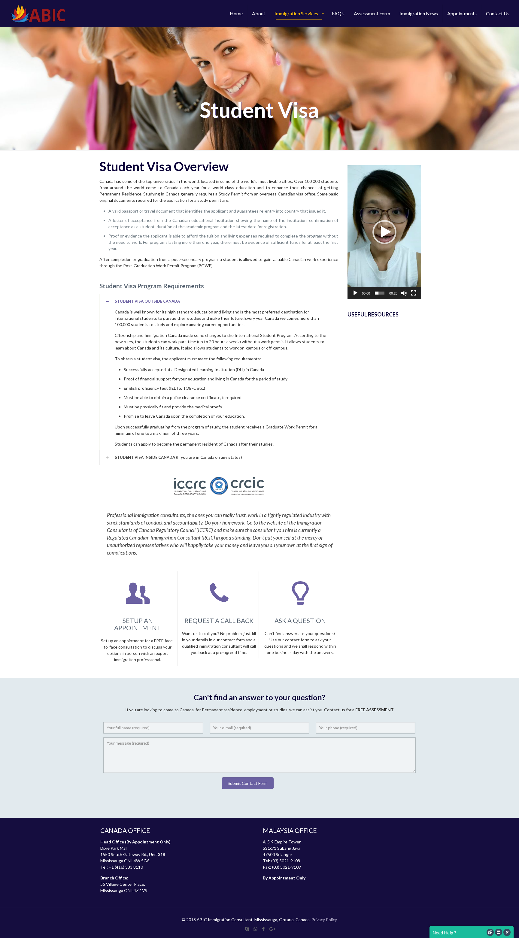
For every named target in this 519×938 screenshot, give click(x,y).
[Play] (355, 293)
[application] (384, 232)
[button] (384, 232)
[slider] (379, 293)
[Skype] (247, 928)
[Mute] (404, 293)
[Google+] (272, 928)
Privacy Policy (324, 919)
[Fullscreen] (414, 293)
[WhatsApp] (255, 928)
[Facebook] (263, 928)
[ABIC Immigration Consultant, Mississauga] (38, 13)
